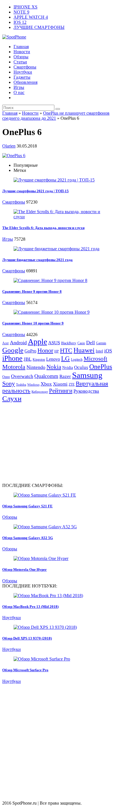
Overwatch (22, 376)
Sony (8, 383)
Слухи (11, 398)
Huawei (84, 350)
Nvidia (67, 367)
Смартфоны (25, 67)
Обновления (25, 82)
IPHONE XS (25, 7)
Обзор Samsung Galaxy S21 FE (27, 506)
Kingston (39, 360)
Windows (33, 384)
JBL (28, 359)
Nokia (53, 367)
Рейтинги (60, 390)
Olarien (8, 146)
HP (56, 351)
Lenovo (53, 359)
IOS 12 (20, 22)
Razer (65, 376)
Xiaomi (60, 384)
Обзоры (21, 56)
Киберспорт (40, 391)
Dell (90, 342)
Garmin (101, 343)
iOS (108, 351)
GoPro (30, 351)
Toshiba (21, 384)
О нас (19, 92)
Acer (5, 343)
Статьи (20, 61)
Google (12, 350)
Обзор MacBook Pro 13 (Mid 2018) (30, 606)
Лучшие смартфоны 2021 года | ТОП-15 (35, 191)
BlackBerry (68, 343)
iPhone (12, 358)
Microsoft (95, 358)
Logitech (76, 360)
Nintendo (35, 367)
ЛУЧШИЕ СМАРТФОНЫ (39, 27)
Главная (21, 46)
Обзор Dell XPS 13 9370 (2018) (27, 638)
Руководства (86, 391)
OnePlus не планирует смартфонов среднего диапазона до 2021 (56, 116)
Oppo (6, 377)
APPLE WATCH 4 (31, 17)
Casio (81, 343)
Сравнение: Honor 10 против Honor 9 (33, 323)
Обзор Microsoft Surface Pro (25, 670)
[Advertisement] (49, 442)
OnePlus (100, 366)
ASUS (54, 342)
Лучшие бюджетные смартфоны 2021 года (37, 260)
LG (65, 358)
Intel (99, 351)
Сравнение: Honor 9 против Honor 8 (32, 291)
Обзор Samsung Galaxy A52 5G (27, 538)
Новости (22, 51)
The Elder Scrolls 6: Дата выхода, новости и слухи (43, 228)
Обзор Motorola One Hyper (24, 569)
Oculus (81, 367)
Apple (37, 341)
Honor (45, 350)
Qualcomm (46, 376)
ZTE (72, 384)
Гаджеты (22, 77)
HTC (66, 350)
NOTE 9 (21, 12)
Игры (19, 87)
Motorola (13, 366)
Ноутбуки (23, 72)
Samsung (87, 375)
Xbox (46, 384)
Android (18, 342)
